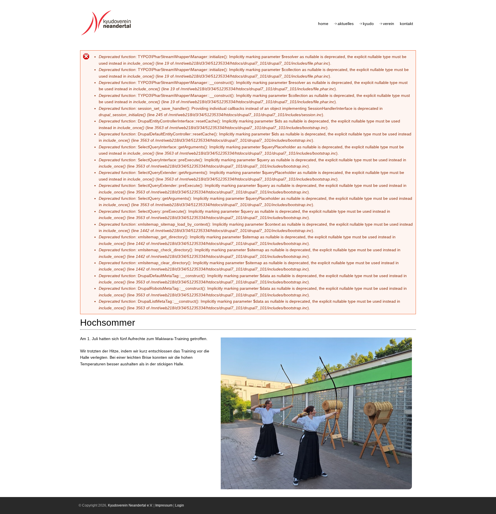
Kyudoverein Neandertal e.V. (130, 505)
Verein (388, 23)
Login (179, 505)
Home (323, 23)
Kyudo (368, 23)
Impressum (164, 505)
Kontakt (406, 23)
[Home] (107, 35)
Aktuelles (346, 23)
